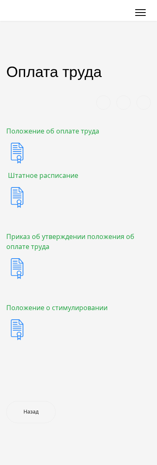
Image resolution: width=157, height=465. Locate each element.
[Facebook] (103, 102)
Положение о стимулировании (57, 307)
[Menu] (140, 12)
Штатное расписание (42, 175)
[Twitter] (123, 102)
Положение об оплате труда (52, 131)
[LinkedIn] (143, 102)
